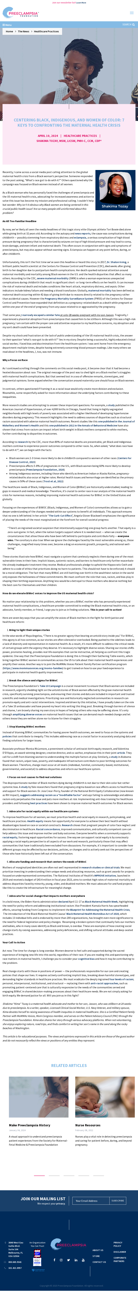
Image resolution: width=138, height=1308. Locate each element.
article (121, 752)
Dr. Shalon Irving (116, 262)
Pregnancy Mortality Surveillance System (69, 298)
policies (7, 736)
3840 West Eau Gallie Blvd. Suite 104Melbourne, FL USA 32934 (15, 1249)
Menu (8, 25)
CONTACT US (99, 1262)
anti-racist (97, 983)
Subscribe (118, 1200)
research (23, 441)
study (111, 405)
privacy (60, 1203)
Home (9, 31)
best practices (38, 803)
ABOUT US (98, 1250)
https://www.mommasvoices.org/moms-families (33, 668)
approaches (111, 983)
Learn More (81, 2)
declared (63, 901)
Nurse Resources (87, 1125)
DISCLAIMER (120, 1251)
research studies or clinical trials (100, 867)
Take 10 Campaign (50, 686)
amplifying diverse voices (27, 714)
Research (67, 825)
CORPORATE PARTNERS (120, 1259)
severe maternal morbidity (52, 278)
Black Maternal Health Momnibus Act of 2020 (92, 913)
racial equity (10, 837)
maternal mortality (99, 290)
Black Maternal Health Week (101, 901)
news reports (82, 233)
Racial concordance (48, 829)
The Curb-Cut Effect (60, 515)
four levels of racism (121, 979)
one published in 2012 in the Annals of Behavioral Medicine (83, 425)
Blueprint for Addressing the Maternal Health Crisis (100, 909)
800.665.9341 (15, 1262)
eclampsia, (80, 237)
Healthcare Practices (46, 31)
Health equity (35, 821)
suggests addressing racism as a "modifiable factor (50, 795)
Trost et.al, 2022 (53, 481)
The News (23, 31)
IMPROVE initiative (105, 875)
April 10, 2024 (48, 136)
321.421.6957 (15, 1267)
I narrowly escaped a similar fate (40, 315)
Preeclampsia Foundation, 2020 (45, 469)
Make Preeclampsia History (29, 1125)
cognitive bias (86, 958)
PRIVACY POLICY (118, 1244)
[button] (39, 1175)
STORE (96, 1256)
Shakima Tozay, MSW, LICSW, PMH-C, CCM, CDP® (69, 141)
